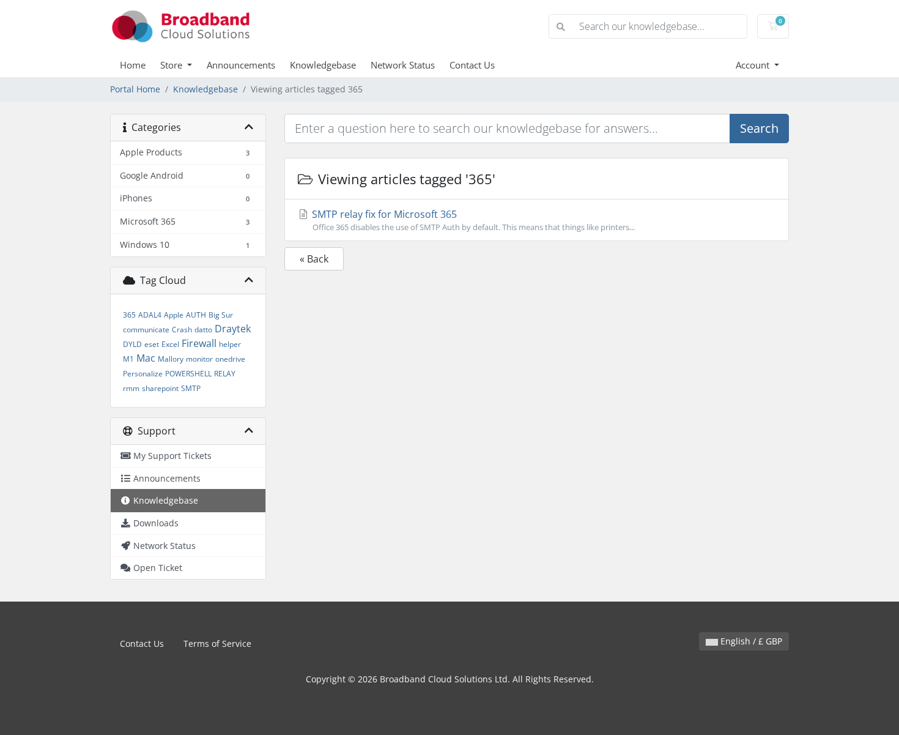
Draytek (233, 328)
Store (172, 65)
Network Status (403, 65)
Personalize (143, 373)
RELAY (224, 373)
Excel (170, 344)
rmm (131, 388)
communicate (146, 329)
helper (230, 344)
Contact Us (472, 65)
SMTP (191, 388)
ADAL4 (149, 315)
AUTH (196, 315)
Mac (145, 358)
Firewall (199, 343)
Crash (182, 329)
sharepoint (160, 388)
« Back (314, 259)
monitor (199, 359)
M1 (128, 359)
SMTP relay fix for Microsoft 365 (472, 220)
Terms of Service (217, 643)
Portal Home (135, 89)
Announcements (241, 65)
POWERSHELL (188, 373)
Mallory (170, 359)
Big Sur (221, 315)
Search (759, 128)
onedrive (230, 359)
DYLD (132, 344)
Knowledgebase (323, 65)
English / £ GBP (750, 641)
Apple (173, 315)
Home (133, 65)
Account (754, 65)
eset (151, 344)
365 (129, 315)
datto (203, 329)
